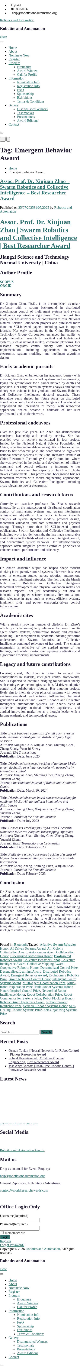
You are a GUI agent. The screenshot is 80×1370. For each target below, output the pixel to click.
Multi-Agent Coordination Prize (44, 983)
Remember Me (15, 1233)
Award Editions (27, 120)
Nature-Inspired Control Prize (20, 990)
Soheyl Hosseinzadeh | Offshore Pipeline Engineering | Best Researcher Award (36, 1060)
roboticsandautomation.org (19, 1123)
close (3, 36)
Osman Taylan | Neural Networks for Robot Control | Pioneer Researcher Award (44, 1052)
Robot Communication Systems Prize (36, 996)
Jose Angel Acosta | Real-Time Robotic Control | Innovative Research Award (41, 1068)
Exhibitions (24, 97)
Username (14, 1216)
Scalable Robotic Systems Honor (45, 1006)
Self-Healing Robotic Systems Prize (38, 1008)
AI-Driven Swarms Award (28, 948)
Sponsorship (25, 94)
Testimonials (25, 113)
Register (14, 59)
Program (14, 63)
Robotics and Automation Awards (22, 1150)
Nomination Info (28, 82)
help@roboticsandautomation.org (22, 1176)
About (13, 51)
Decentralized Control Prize (59, 967)
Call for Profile (27, 74)
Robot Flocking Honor (58, 998)
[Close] (1, 132)
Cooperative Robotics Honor (19, 967)
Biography (21, 944)
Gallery (14, 105)
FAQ (20, 90)
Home (13, 47)
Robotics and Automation (17, 20)
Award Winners (27, 70)
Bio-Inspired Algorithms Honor (31, 956)
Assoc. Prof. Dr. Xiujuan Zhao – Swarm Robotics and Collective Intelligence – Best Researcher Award (35, 189)
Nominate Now (19, 55)
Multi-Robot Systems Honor (53, 987)
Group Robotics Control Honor (30, 979)
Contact (14, 124)
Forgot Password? (12, 1245)
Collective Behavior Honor (41, 960)
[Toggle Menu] (1, 41)
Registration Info (28, 86)
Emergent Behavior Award (29, 975)
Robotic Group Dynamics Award (22, 1002)
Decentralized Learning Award (20, 971)
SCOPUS (7, 282)
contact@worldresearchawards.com (24, 1190)
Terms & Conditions (30, 101)
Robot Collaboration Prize (44, 994)
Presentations (26, 117)
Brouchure (24, 67)
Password (14, 1224)
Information (16, 78)
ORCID (6, 285)
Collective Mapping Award (45, 964)
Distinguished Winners (32, 109)
